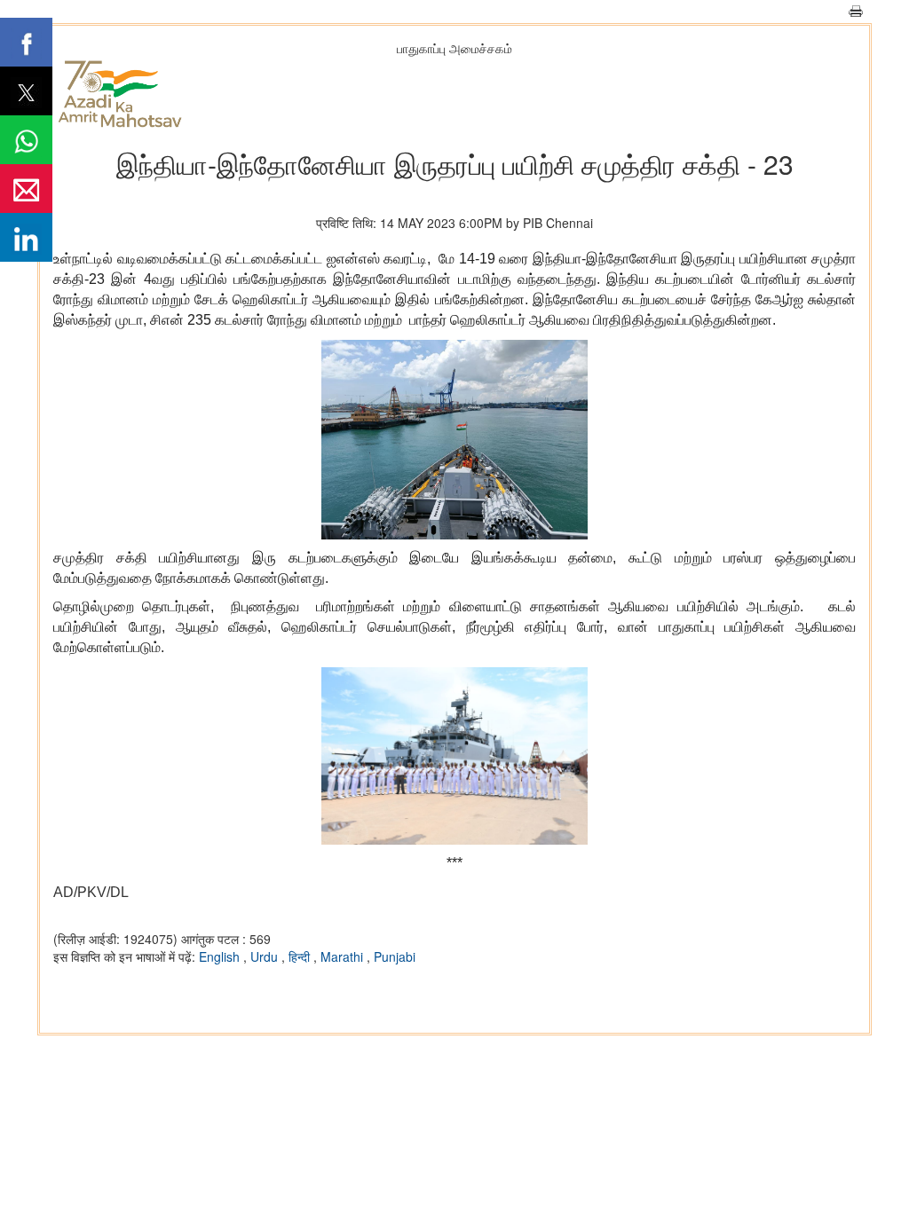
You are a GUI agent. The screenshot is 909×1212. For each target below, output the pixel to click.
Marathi (343, 956)
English (221, 956)
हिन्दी (301, 956)
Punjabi (394, 956)
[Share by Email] (26, 188)
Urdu (265, 956)
